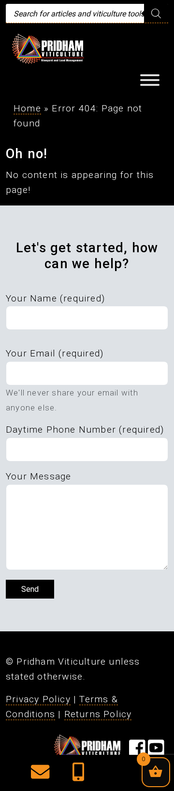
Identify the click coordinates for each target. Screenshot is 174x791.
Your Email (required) (54, 353)
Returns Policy (98, 714)
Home (27, 108)
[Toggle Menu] (150, 80)
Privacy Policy (38, 699)
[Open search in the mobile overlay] (87, 13)
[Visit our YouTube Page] (156, 751)
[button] (40, 775)
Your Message (38, 476)
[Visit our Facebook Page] (137, 751)
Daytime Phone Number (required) (85, 429)
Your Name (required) (55, 298)
